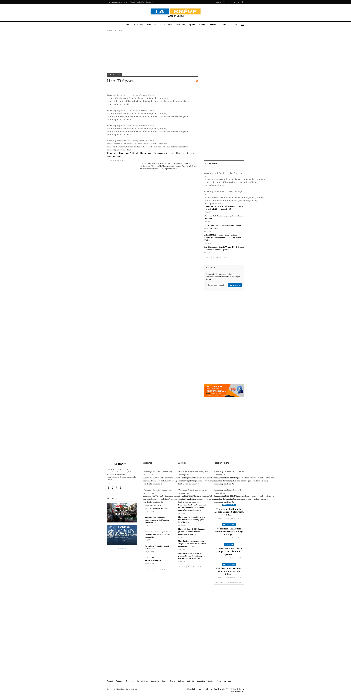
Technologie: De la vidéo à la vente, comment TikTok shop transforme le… (157, 520)
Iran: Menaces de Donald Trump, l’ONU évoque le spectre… (229, 551)
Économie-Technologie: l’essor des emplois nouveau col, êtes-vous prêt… (158, 534)
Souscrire (235, 285)
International (166, 25)
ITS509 (229, 689)
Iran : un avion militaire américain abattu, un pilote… (229, 571)
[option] (122, 525)
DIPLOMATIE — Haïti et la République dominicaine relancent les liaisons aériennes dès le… (222, 237)
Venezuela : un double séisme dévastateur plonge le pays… (229, 532)
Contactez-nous (224, 681)
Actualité (138, 25)
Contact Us (149, 2)
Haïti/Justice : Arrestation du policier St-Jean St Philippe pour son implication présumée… (191, 556)
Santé (202, 25)
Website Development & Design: (200, 689)
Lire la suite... (112, 483)
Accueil (132, 2)
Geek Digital (218, 689)
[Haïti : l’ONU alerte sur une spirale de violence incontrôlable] (122, 535)
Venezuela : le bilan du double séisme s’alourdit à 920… (229, 512)
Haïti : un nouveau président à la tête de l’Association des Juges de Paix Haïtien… (191, 519)
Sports (192, 25)
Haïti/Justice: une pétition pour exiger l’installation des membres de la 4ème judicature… (193, 543)
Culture (212, 25)
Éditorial (190, 681)
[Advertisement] (175, 52)
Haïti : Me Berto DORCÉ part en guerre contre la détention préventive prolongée (191, 531)
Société (211, 681)
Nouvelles (151, 25)
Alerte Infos (140, 2)
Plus (224, 25)
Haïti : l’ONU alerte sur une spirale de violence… (122, 530)
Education (201, 681)
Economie (180, 25)
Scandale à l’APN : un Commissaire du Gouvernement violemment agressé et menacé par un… (192, 507)
